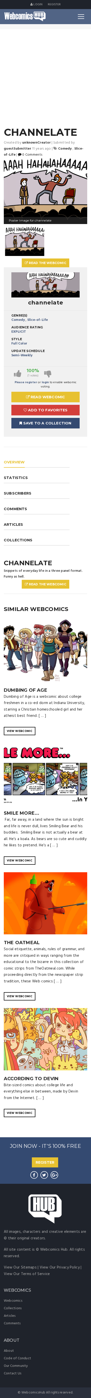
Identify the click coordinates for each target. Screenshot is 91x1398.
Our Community (16, 1366)
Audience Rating (27, 327)
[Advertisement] (45, 77)
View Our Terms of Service (27, 1274)
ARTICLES (13, 524)
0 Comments (31, 155)
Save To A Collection (47, 423)
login (45, 382)
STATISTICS (16, 477)
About (9, 1351)
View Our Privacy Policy (60, 1267)
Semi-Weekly (21, 355)
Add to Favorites (47, 410)
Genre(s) (19, 315)
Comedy (18, 320)
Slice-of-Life (37, 320)
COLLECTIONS (18, 540)
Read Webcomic (47, 397)
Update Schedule (28, 351)
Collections (12, 1308)
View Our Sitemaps (20, 1267)
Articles (10, 1316)
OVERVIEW (14, 462)
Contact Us (12, 1373)
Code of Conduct (17, 1358)
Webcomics (13, 1301)
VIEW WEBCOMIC (19, 731)
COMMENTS (15, 509)
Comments (12, 1323)
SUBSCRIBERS (17, 493)
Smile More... (21, 813)
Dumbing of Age (25, 690)
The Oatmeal (22, 942)
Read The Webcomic (47, 263)
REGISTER (45, 1162)
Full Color (19, 343)
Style (16, 339)
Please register (26, 382)
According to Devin (31, 1078)
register (54, 4)
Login (37, 4)
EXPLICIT (18, 332)
